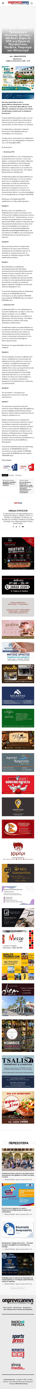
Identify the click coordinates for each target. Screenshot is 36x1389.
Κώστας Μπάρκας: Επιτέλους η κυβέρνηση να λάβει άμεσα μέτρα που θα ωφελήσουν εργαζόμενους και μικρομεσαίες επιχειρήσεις (26, 487)
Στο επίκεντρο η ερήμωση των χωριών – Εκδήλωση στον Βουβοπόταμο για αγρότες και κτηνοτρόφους (16, 1210)
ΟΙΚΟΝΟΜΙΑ (22, 28)
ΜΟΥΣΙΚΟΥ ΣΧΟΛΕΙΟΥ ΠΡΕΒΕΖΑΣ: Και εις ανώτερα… (9, 484)
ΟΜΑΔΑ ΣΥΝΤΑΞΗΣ (20, 56)
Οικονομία (19, 475)
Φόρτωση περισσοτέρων (17, 1288)
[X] (19, 526)
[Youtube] (23, 526)
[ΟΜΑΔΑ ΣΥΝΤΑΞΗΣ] (18, 503)
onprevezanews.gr (9, 1379)
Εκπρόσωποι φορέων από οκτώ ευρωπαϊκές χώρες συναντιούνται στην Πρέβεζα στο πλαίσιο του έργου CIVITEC (18, 1175)
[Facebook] (13, 526)
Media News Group (22, 1383)
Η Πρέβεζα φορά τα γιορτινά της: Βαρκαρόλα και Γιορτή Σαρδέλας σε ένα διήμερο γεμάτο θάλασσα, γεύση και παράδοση (18, 1279)
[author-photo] (3, 1179)
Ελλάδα (12, 28)
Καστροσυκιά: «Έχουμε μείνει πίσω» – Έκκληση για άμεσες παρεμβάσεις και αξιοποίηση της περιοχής (17, 1244)
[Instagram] (16, 526)
